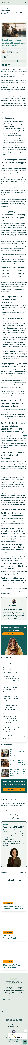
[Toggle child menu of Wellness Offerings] (24, 1000)
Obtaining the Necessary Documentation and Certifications (10, 690)
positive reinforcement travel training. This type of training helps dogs (14, 436)
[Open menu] (25, 2)
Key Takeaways (7, 663)
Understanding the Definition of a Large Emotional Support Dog (10, 670)
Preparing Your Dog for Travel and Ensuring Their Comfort (10, 698)
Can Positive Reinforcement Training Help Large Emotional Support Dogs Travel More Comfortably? (11, 718)
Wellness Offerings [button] (8, 1000)
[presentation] (5, 753)
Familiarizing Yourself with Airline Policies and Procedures (11, 729)
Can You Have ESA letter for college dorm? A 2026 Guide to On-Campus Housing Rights (18, 763)
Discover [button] (5, 1006)
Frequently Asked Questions (8, 737)
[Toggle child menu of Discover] (24, 1006)
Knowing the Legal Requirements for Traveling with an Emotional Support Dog (11, 680)
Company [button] (5, 1012)
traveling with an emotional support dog (15, 228)
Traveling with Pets (7, 903)
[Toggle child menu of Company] (24, 1012)
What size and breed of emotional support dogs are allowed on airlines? (11, 707)
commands (3, 393)
